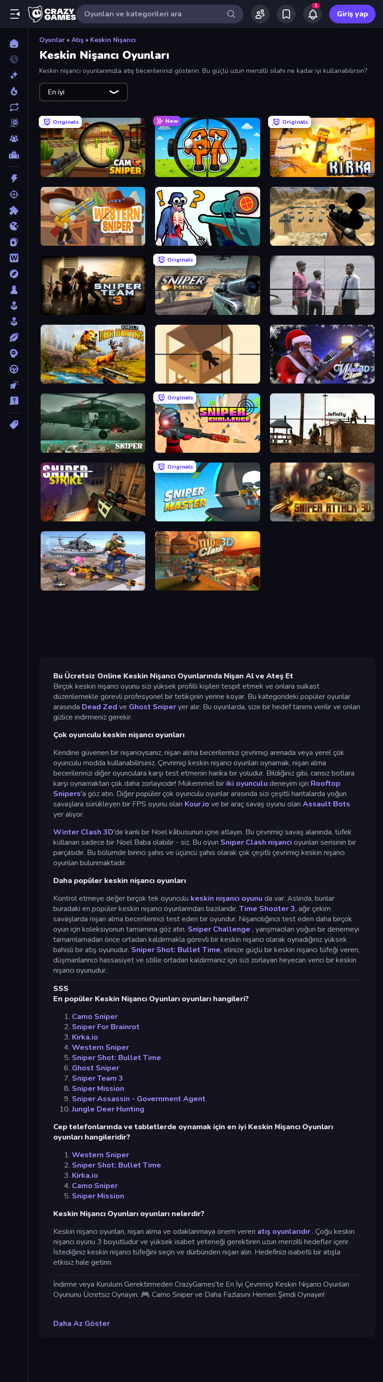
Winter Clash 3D (83, 832)
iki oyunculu (247, 783)
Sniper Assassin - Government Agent (139, 1099)
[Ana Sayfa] (14, 43)
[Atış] (14, 194)
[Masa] (14, 290)
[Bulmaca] (14, 210)
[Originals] (14, 123)
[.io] (14, 226)
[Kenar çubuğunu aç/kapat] (15, 14)
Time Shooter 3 (267, 909)
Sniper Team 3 (97, 1078)
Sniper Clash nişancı (256, 842)
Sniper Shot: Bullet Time (175, 950)
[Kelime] (14, 258)
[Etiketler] (14, 425)
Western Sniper (100, 1047)
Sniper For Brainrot (106, 1027)
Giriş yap (352, 14)
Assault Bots (326, 804)
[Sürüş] (14, 369)
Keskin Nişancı (113, 40)
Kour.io (196, 804)
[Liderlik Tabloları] (14, 155)
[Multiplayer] (14, 139)
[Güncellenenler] (14, 107)
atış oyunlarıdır (283, 1231)
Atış (77, 40)
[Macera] (14, 274)
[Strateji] (14, 353)
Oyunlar (52, 40)
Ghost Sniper (152, 707)
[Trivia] (14, 401)
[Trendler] (14, 91)
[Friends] (260, 14)
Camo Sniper (95, 1017)
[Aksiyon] (14, 178)
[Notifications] (312, 14)
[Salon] (14, 305)
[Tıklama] (14, 385)
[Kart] (14, 242)
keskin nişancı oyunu (226, 898)
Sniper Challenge (220, 929)
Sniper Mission (98, 1088)
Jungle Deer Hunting (108, 1109)
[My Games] (286, 14)
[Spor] (14, 337)
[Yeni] (14, 75)
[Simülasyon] (14, 321)
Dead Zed (99, 707)
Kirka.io (85, 1037)
